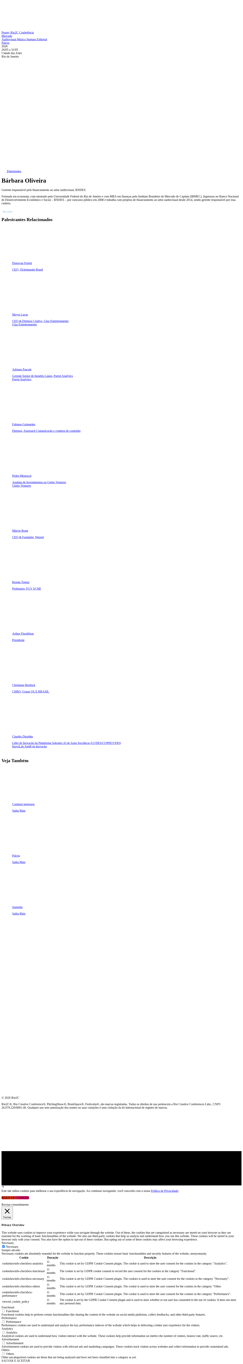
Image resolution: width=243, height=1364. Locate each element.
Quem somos (12, 926)
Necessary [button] (8, 1243)
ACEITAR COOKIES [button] (15, 1197)
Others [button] (5, 1350)
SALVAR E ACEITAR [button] (16, 1360)
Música (21, 39)
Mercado (7, 36)
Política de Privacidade (164, 1190)
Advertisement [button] (10, 1339)
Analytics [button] (7, 1328)
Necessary (12, 1246)
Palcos (5, 42)
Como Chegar (13, 981)
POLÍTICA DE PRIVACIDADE (22, 999)
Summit (8, 935)
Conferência (26, 32)
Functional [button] (8, 1307)
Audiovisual (9, 39)
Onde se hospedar (17, 990)
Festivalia (10, 962)
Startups (31, 39)
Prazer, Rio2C (10, 32)
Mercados (10, 953)
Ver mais (7, 211)
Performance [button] (9, 1318)
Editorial (42, 39)
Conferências (13, 944)
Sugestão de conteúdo (21, 971)
